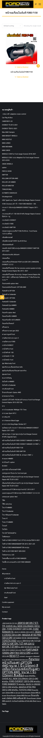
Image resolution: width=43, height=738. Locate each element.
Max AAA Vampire (8, 132)
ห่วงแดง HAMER (7, 459)
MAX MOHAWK (7, 147)
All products (6, 574)
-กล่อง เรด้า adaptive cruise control (14, 114)
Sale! (6, 597)
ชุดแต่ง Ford (6, 374)
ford (23, 650)
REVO (12, 655)
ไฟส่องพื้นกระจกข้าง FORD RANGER (14, 558)
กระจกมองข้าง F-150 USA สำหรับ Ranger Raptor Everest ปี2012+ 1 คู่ (21, 215)
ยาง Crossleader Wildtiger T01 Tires (14, 410)
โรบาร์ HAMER (7, 508)
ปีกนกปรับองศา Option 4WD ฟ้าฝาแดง (19, 695)
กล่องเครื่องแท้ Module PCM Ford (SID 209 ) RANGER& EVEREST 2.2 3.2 (20, 263)
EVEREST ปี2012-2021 (9, 128)
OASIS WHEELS (7, 164)
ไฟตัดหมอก (6, 537)
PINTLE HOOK (7, 171)
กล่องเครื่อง (6, 258)
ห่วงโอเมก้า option (8, 462)
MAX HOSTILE (7, 139)
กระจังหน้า (22, 656)
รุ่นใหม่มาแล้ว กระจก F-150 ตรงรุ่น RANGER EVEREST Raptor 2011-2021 (20, 429)
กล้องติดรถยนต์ (7, 237)
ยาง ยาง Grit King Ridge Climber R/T (14, 424)
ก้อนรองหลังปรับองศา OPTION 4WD (14, 287)
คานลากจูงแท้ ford (8, 334)
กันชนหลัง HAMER (8, 309)
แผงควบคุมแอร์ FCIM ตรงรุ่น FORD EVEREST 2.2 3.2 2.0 (21, 493)
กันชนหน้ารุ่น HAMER (9, 305)
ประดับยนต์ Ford (7, 389)
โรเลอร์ (4, 526)
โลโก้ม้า (5, 529)
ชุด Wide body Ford (8, 363)
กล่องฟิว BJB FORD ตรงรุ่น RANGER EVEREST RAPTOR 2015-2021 (20, 249)
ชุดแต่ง (26, 676)
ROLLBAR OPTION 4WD (10, 178)
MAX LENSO (6, 143)
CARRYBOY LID (7, 121)
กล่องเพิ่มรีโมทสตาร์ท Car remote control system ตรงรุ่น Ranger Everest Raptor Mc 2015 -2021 (21, 269)
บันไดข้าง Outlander (9, 385)
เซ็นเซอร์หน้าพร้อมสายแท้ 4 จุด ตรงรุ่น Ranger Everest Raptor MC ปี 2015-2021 (20, 478)
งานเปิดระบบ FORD (8, 342)
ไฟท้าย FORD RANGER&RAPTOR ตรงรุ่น (15, 547)
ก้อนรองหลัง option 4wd (10, 283)
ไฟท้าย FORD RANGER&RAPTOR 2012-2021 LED (18, 544)
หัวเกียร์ (4, 466)
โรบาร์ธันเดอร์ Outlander (10, 515)
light (32, 653)
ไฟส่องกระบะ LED (8, 555)
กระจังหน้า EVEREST (9, 220)
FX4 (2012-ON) (22, 652)
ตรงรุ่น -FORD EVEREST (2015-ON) (18, 681)
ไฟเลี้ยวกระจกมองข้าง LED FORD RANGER (16, 562)
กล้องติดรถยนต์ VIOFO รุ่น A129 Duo (14, 241)
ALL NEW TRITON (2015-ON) (27, 647)
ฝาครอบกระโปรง (8, 396)
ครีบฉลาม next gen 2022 (10, 331)
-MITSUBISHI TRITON (19, 638)
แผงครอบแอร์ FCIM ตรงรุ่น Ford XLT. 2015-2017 (18, 489)
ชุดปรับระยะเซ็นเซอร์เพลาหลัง (12, 367)
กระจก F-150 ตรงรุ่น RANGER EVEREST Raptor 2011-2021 (20, 209)
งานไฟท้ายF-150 (7, 352)
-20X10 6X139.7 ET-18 (9, 623)
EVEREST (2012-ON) (16, 650)
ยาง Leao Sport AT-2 (9, 413)
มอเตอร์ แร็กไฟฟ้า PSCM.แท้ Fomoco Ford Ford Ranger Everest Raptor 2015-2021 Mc (21, 401)
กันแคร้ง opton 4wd (8, 312)
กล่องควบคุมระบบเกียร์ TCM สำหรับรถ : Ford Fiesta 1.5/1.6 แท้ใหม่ (19, 232)
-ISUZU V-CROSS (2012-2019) (24, 632)
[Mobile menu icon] (40, 4)
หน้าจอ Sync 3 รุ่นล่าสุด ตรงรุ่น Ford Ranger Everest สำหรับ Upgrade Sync (19, 435)
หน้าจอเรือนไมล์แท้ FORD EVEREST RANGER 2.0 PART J (21, 444)
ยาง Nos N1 (6, 417)
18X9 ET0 (19, 641)
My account (6, 607)
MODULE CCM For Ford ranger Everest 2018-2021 (19, 154)
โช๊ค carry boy (7, 504)
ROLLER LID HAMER (9, 182)
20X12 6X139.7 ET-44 (14, 643)
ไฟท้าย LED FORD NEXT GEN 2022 (13, 551)
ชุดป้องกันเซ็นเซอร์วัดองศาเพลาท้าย (14, 371)
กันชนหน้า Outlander (9, 302)
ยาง (3, 406)
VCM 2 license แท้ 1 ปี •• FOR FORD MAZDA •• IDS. (19, 204)
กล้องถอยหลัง (29, 656)
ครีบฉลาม (5, 327)
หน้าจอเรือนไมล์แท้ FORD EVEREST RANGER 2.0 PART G (21, 440)
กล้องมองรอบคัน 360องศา (11, 255)
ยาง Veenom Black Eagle (10, 420)
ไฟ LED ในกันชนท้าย (9, 533)
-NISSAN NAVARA (32, 638)
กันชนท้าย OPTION (8, 291)
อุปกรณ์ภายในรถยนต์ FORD (11, 469)
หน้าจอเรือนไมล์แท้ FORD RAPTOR (14, 451)
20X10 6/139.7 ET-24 (31, 641)
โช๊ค (3, 500)
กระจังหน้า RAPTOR (9, 227)
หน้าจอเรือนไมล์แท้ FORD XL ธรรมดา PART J (17, 455)
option (4, 167)
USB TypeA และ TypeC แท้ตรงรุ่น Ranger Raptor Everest (21, 200)
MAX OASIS (6, 150)
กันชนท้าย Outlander (9, 294)
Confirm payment (8, 602)
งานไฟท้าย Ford (7, 349)
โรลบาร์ (4, 518)
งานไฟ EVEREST (7, 345)
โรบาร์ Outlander (7, 511)
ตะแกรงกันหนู (7, 378)
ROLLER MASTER (8, 186)
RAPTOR (5, 175)
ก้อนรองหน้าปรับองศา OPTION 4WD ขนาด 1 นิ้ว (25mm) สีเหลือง (20, 664)
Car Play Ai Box (7, 118)
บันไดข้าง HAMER (8, 381)
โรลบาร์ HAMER (7, 522)
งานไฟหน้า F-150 (8, 356)
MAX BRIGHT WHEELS (9, 136)
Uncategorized (7, 197)
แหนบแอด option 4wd (9, 497)
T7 (17, 655)
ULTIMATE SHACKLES (9, 193)
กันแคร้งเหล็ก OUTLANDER (11, 320)
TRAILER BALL (7, 189)
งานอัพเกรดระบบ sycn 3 (10, 338)
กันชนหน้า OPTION (8, 298)
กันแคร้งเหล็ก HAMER (9, 316)
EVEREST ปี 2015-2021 (10, 125)
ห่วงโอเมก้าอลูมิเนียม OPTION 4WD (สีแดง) (24, 701)
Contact (5, 612)
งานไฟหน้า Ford (7, 360)
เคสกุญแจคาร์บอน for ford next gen (14, 473)
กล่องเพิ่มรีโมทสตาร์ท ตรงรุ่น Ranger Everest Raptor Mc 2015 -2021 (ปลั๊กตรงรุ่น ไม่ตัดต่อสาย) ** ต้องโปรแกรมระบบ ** (21, 277)
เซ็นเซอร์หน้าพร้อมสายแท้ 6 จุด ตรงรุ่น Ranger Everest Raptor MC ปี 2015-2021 (20, 484)
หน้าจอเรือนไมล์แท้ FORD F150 (22, 72)
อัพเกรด (39, 701)
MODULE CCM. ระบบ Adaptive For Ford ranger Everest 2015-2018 (20, 159)
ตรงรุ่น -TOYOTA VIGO (22, 690)
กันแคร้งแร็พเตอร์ (8, 323)
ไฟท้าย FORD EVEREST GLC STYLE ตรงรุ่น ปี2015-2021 (21, 540)
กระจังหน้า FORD (7, 224)
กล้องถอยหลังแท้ (7, 245)
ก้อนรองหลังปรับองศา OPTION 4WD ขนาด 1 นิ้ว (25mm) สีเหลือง (21, 672)
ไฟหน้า (4, 704)
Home (4, 569)
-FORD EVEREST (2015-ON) (19, 629)
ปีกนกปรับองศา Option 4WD (11, 392)
